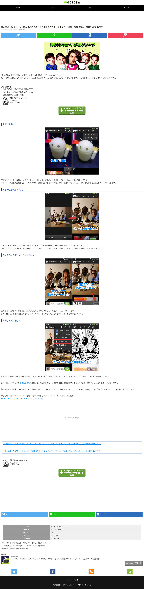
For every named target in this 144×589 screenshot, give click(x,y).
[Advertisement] (72, 18)
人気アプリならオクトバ (69, 585)
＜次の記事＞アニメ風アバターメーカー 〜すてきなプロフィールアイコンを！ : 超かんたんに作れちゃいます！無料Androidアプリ (52, 444)
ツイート (18, 36)
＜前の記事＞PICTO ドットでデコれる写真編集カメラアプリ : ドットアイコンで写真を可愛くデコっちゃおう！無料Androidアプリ (52, 451)
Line (54, 36)
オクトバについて (72, 580)
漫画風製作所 (25, 383)
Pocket (125, 36)
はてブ (89, 36)
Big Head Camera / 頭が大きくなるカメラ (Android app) (22, 398)
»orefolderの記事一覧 (134, 563)
